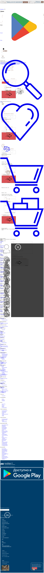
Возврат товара (4, 526)
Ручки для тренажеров (4, 444)
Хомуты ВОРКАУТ (4, 428)
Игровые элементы (4, 439)
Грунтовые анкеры (4, 407)
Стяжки (3, 413)
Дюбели (3, 415)
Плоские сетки (4, 454)
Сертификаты (4, 533)
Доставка (3, 530)
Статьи (3, 536)
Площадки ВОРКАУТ (4, 450)
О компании (4, 520)
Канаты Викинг (4, 440)
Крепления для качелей (5, 431)
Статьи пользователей (5, 537)
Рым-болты (3, 399)
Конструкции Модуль (4, 449)
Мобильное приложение (5, 523)
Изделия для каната (4, 427)
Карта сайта (4, 534)
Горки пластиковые (4, 434)
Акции (3, 519)
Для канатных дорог (4, 443)
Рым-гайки (3, 400)
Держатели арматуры (4, 410)
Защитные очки (4, 412)
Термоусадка (3, 395)
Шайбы (3, 406)
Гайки (3, 404)
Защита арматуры (4, 411)
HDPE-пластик (4, 425)
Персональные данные (5, 527)
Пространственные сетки (5, 453)
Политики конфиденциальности (36, 566)
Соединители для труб (5, 445)
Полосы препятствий (4, 456)
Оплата (3, 529)
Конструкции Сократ (4, 451)
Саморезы (3, 405)
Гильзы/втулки (4, 426)
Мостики (3, 455)
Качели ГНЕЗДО (4, 448)
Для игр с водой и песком (5, 457)
